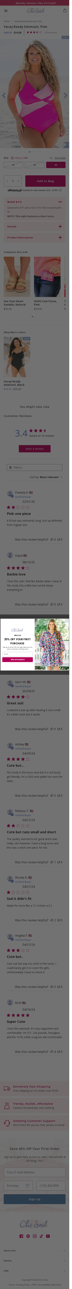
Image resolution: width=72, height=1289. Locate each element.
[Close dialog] (66, 620)
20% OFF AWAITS (17, 659)
